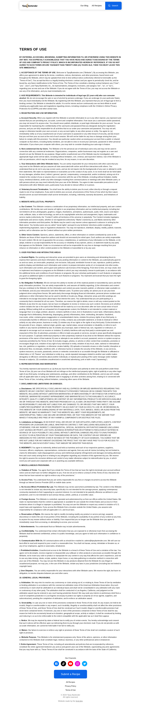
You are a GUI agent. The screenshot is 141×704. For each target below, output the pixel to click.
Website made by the (70, 701)
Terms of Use (70, 690)
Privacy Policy (70, 686)
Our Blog (84, 6)
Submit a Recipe (70, 674)
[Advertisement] (70, 26)
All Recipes (97, 6)
